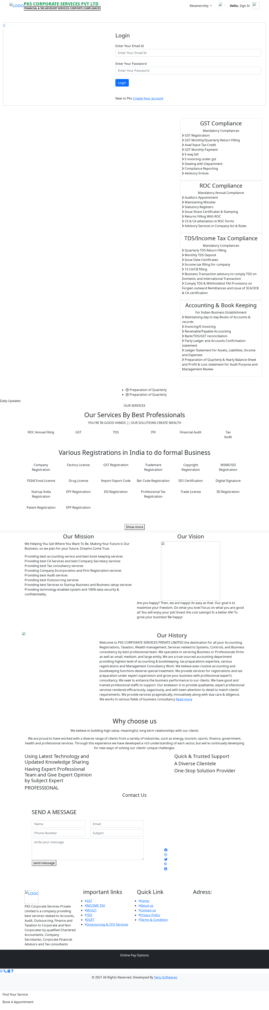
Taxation (166, 15)
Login (122, 83)
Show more (134, 527)
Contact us (148, 910)
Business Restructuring (137, 15)
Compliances (105, 15)
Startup (59, 15)
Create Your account (148, 98)
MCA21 (91, 910)
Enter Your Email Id (129, 46)
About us (146, 905)
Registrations (80, 15)
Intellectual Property (194, 15)
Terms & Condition (154, 920)
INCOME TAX (95, 905)
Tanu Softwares (165, 977)
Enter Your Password (131, 63)
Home (8, 15)
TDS (89, 915)
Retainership (199, 6)
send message (44, 863)
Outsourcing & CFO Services (107, 924)
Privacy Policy (150, 915)
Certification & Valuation (233, 15)
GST (89, 901)
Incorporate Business (32, 15)
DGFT (90, 920)
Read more (184, 699)
